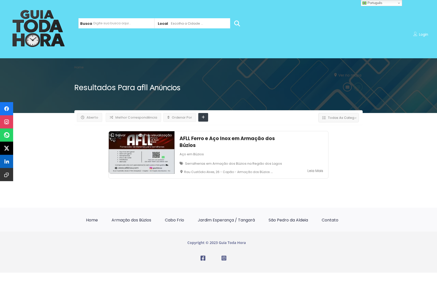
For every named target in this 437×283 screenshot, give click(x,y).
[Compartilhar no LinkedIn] (6, 161)
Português (374, 3)
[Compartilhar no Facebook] (6, 108)
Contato (330, 220)
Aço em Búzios (192, 154)
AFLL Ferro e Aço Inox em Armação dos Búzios (227, 142)
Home (92, 220)
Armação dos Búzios (131, 220)
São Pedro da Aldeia (288, 220)
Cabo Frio (174, 220)
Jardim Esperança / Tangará (226, 220)
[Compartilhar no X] (6, 148)
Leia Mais (315, 170)
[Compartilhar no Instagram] (6, 121)
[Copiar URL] (6, 174)
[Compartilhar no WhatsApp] (6, 135)
